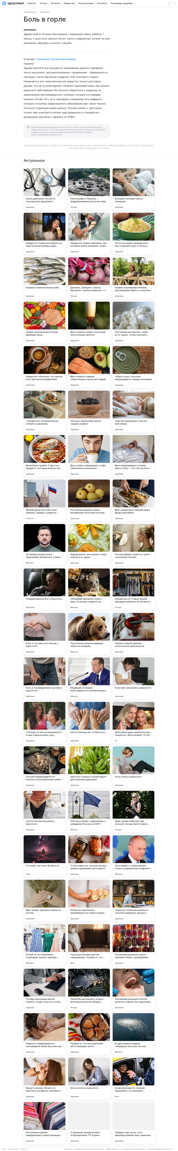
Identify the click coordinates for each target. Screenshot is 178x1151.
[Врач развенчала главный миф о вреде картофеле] (133, 500)
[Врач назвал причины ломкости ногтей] (44, 900)
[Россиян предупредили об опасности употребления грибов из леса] (44, 767)
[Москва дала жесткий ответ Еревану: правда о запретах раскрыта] (44, 500)
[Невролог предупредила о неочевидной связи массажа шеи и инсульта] (44, 1034)
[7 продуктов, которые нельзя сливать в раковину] (44, 411)
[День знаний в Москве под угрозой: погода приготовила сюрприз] (133, 812)
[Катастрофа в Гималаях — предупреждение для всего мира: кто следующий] (89, 189)
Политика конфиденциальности (160, 1149)
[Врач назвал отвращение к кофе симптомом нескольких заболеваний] (89, 456)
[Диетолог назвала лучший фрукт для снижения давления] (89, 767)
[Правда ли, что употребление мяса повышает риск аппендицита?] (89, 1034)
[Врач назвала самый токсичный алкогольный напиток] (89, 322)
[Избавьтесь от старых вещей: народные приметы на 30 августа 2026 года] (133, 589)
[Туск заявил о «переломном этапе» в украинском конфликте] (133, 856)
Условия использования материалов (89, 1149)
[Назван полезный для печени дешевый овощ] (44, 322)
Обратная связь (112, 1149)
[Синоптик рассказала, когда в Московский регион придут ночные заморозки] (89, 989)
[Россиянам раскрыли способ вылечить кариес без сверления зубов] (133, 989)
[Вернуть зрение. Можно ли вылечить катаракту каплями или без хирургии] (44, 1078)
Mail (4, 1149)
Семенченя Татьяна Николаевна (56, 59)
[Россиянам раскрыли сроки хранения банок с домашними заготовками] (133, 945)
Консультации (30, 12)
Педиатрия (44, 12)
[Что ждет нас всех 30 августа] (44, 856)
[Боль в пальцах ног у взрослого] (89, 723)
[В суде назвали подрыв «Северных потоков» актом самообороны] (133, 1034)
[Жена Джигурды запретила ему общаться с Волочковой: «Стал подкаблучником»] (133, 723)
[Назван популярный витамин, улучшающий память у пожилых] (133, 278)
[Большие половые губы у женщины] (133, 189)
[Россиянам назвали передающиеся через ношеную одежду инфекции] (44, 1123)
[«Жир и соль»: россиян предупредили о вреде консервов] (133, 367)
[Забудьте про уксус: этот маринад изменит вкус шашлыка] (133, 1123)
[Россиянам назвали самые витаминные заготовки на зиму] (89, 500)
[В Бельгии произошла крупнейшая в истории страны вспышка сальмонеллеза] (89, 900)
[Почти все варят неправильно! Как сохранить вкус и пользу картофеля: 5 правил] (133, 233)
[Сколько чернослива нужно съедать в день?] (89, 411)
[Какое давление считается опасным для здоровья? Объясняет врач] (44, 189)
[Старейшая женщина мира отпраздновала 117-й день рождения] (89, 1123)
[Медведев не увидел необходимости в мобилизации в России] (89, 678)
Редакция (68, 1149)
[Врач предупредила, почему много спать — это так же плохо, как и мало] (133, 456)
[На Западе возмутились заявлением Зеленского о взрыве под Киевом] (44, 545)
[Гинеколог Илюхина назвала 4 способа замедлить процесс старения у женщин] (133, 900)
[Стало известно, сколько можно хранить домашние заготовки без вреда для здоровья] (89, 856)
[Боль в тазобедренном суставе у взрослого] (44, 678)
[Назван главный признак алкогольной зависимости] (133, 634)
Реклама (23, 1149)
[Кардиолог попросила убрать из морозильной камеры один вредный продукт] (44, 233)
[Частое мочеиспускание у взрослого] (44, 812)
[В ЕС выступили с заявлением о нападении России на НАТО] (89, 812)
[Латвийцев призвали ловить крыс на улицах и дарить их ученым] (89, 589)
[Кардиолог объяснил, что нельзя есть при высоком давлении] (44, 367)
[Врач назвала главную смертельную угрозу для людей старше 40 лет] (89, 367)
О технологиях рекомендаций (133, 1149)
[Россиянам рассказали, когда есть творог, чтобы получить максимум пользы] (133, 322)
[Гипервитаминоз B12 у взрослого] (44, 589)
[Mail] (4, 3)
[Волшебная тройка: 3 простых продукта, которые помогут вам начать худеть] (44, 456)
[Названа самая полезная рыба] (44, 278)
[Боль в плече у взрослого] (89, 1078)
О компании (13, 1149)
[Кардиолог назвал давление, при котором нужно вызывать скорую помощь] (89, 233)
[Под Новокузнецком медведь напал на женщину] (89, 634)
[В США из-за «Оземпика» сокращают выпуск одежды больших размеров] (44, 945)
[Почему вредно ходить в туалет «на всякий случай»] (133, 545)
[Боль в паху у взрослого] (133, 767)
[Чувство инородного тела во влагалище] (133, 411)
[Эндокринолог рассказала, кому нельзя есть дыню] (89, 545)
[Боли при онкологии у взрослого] (133, 678)
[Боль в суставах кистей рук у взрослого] (44, 634)
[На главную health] (15, 3)
